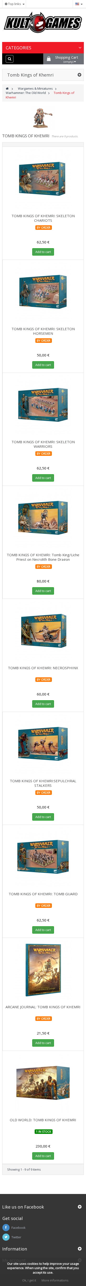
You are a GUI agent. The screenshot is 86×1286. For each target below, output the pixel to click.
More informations (55, 1280)
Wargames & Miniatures (35, 88)
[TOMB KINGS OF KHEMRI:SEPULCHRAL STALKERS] (43, 744)
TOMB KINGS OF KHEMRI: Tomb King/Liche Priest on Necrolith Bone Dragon (43, 557)
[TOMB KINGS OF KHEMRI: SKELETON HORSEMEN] (43, 292)
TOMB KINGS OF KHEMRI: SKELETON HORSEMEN (43, 331)
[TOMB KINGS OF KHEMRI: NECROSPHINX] (43, 631)
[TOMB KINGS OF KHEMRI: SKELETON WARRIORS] (43, 405)
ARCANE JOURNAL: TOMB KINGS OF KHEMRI (43, 1006)
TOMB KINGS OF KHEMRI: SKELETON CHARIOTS (43, 218)
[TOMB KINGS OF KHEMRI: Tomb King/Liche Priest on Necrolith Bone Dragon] (43, 518)
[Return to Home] (7, 88)
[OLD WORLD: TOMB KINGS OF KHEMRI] (43, 1083)
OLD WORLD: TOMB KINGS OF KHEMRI (43, 1119)
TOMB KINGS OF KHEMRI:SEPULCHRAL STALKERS (43, 783)
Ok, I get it (29, 1280)
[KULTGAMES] (43, 24)
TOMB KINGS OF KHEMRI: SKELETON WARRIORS (43, 444)
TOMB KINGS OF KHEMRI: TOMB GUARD (43, 893)
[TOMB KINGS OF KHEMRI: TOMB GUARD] (43, 857)
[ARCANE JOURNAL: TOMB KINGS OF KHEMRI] (43, 970)
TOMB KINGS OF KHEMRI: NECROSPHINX (43, 667)
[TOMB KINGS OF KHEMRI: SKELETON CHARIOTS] (43, 179)
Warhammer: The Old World (26, 93)
